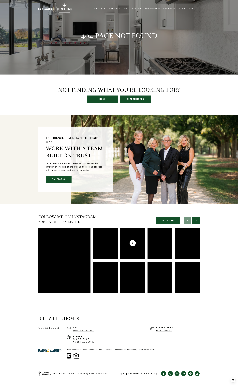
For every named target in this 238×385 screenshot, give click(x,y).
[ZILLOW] (197, 373)
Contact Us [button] (59, 179)
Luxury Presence (98, 373)
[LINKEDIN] (177, 373)
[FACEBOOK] (163, 373)
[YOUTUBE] (183, 373)
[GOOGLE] (190, 373)
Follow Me (168, 220)
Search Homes (135, 99)
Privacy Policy (149, 373)
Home (102, 99)
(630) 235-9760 (164, 330)
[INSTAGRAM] (170, 373)
